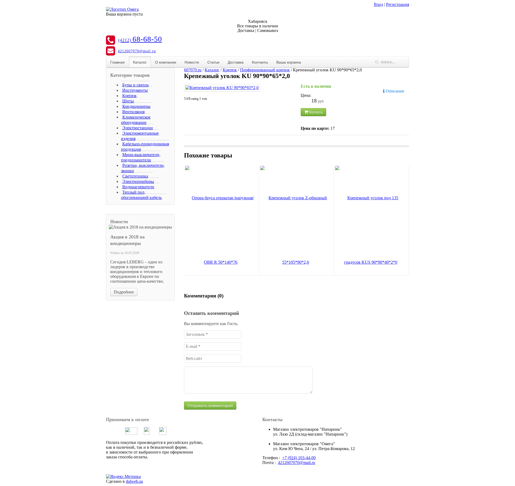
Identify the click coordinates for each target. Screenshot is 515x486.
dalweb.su (134, 481)
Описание (394, 91)
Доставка (236, 62)
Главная (117, 62)
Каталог (140, 62)
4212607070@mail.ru (137, 51)
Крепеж (230, 70)
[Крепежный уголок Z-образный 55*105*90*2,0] (295, 230)
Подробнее (124, 292)
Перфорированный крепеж (265, 70)
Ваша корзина (288, 62)
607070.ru (192, 70)
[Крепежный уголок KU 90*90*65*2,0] (222, 87)
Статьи (213, 62)
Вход (378, 4)
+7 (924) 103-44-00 (299, 457)
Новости (192, 62)
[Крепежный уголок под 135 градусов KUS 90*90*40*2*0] (370, 230)
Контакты (260, 62)
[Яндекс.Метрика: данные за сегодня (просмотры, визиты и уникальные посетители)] (123, 476)
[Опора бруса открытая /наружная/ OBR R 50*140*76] (220, 230)
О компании (165, 62)
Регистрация (397, 4)
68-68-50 (140, 39)
